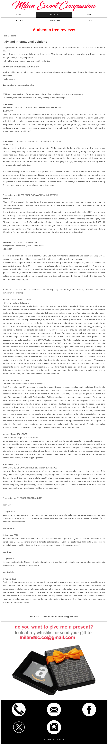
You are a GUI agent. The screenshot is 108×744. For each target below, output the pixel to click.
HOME (18, 15)
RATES (89, 15)
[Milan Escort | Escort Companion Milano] (54, 11)
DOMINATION (54, 20)
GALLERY (18, 20)
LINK (89, 20)
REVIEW (54, 15)
